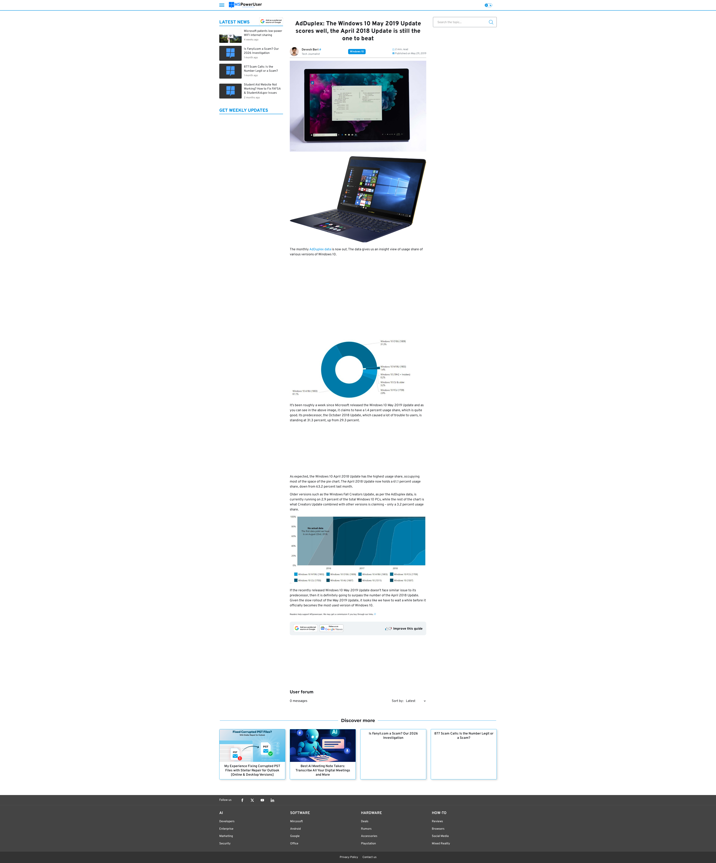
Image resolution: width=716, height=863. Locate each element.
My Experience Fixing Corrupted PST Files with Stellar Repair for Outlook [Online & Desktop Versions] (252, 770)
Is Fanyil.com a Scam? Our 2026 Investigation (393, 736)
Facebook (242, 800)
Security (224, 843)
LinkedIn (272, 800)
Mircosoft (296, 821)
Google (295, 836)
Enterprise (226, 829)
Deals (364, 821)
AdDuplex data (320, 249)
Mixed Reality (441, 843)
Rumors (366, 829)
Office (294, 843)
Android (295, 829)
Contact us (369, 857)
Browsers (438, 829)
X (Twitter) (252, 800)
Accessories (369, 836)
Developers (227, 821)
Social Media (440, 836)
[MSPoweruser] (245, 5)
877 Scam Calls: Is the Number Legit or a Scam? (463, 736)
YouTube (262, 800)
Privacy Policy (349, 857)
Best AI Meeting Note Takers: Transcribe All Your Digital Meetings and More (323, 770)
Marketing (226, 836)
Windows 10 (357, 51)
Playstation (368, 843)
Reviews (437, 821)
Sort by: (397, 701)
